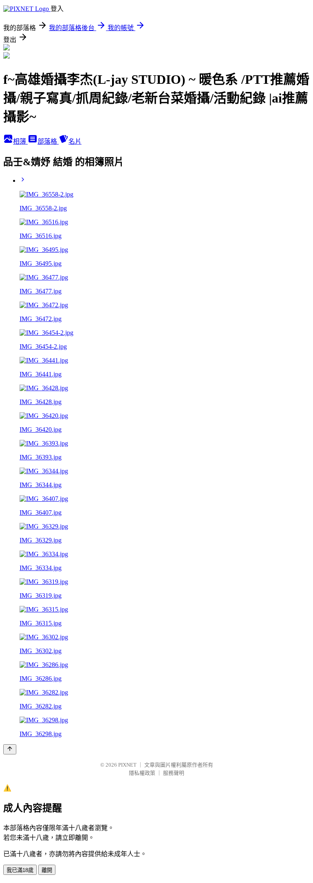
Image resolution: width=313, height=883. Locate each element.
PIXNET (127, 765)
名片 (75, 141)
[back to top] (9, 749)
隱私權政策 (142, 773)
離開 (47, 870)
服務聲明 (173, 773)
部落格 (48, 141)
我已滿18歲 (20, 870)
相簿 (20, 141)
